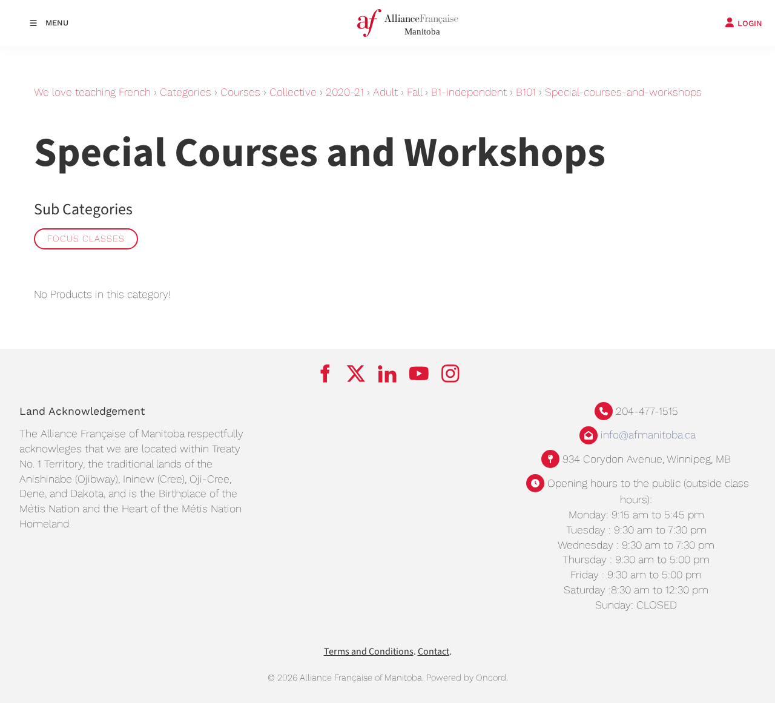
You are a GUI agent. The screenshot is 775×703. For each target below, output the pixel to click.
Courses (240, 92)
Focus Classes (86, 238)
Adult (385, 92)
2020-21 (345, 92)
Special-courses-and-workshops (623, 92)
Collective (293, 92)
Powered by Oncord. (467, 677)
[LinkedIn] (387, 373)
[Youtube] (419, 373)
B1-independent (469, 92)
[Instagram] (450, 373)
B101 (526, 92)
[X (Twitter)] (356, 373)
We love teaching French (92, 92)
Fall (414, 92)
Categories (185, 92)
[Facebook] (324, 373)
